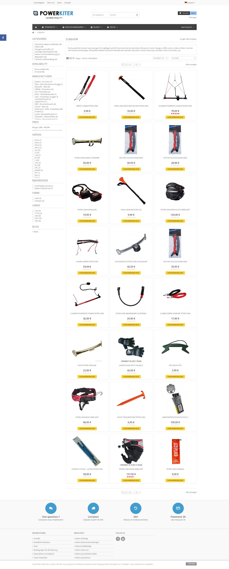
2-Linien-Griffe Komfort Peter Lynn (175, 313)
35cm (38, 140)
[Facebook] (118, 539)
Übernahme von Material (44, 554)
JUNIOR (39, 170)
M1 (37, 173)
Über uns (51, 2)
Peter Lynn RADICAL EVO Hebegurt (175, 209)
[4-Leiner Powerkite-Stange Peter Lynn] (175, 87)
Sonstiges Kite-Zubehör (46, 52)
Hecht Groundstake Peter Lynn (131, 417)
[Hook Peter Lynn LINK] (87, 347)
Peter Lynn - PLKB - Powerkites (48, 109)
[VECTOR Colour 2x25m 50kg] (131, 139)
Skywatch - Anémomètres (46, 116)
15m (38, 211)
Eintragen (193, 17)
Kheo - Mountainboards (45, 94)
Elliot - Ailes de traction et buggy (48, 84)
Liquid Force (41, 101)
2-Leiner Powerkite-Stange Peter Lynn (87, 313)
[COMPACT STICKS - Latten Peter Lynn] (87, 451)
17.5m (38, 213)
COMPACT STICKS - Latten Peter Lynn (87, 469)
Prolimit (39, 111)
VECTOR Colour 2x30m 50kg (175, 261)
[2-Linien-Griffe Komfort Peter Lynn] (175, 295)
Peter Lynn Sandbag (175, 469)
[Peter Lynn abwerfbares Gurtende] (131, 295)
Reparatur (40, 57)
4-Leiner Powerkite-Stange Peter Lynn (175, 106)
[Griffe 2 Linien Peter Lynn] (87, 87)
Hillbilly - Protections (44, 89)
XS (37, 150)
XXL (37, 168)
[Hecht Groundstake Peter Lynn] (131, 399)
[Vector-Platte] (175, 347)
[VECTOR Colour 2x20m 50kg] (175, 139)
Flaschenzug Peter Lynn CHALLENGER (131, 261)
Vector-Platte (175, 365)
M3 (37, 178)
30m (38, 221)
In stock (39, 72)
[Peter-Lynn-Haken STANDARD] (87, 139)
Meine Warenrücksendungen (87, 542)
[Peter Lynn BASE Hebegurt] (87, 399)
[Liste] (70, 58)
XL (37, 165)
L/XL (38, 162)
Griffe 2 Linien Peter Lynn (87, 106)
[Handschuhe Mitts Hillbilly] (131, 347)
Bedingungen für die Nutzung (45, 550)
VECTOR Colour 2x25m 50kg (131, 158)
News (59, 2)
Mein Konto (79, 533)
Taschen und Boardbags (46, 59)
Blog (35, 226)
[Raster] (67, 58)
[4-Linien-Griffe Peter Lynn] (87, 243)
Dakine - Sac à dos (43, 81)
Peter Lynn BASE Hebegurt (87, 417)
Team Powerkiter (40, 558)
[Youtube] (123, 539)
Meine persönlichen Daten (86, 554)
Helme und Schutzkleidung (47, 54)
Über (36, 546)
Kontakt (67, 2)
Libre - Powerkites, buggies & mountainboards (46, 98)
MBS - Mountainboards (45, 104)
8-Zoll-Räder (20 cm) (44, 186)
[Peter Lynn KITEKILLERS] (87, 191)
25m (38, 218)
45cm (38, 142)
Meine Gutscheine (83, 558)
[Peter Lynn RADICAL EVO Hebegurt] (175, 191)
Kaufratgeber (39, 2)
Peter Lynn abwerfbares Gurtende (131, 313)
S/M (37, 155)
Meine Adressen (82, 550)
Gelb (38, 198)
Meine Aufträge (82, 538)
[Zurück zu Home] (33, 32)
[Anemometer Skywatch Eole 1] (175, 399)
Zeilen (39, 47)
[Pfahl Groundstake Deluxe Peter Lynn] (131, 87)
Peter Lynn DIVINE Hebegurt (131, 469)
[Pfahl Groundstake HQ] (131, 191)
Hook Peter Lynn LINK (87, 365)
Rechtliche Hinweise (42, 542)
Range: (35, 127)
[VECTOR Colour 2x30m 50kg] (175, 243)
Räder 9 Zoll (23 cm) (44, 188)
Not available (42, 69)
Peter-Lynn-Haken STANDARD (87, 158)
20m (38, 216)
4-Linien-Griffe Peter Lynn (87, 261)
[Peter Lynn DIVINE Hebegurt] (131, 451)
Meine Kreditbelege (83, 546)
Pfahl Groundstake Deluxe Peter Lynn (131, 106)
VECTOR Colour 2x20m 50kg (175, 158)
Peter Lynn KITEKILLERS (87, 209)
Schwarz (39, 201)
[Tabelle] (73, 58)
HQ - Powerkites (42, 92)
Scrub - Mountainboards (46, 114)
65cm (38, 147)
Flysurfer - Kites (42, 87)
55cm (38, 145)
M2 (37, 175)
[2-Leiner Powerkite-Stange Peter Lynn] (87, 295)
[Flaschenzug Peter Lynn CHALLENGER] (131, 243)
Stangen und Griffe (44, 49)
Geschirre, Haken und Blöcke (48, 44)
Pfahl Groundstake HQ (131, 209)
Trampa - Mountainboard (46, 119)
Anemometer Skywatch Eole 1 (175, 417)
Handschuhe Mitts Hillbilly (131, 365)
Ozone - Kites (41, 106)
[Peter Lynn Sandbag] (175, 451)
